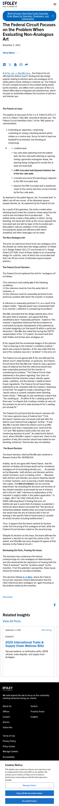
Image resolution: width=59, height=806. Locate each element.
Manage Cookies (29, 785)
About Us (7, 706)
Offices (6, 711)
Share (26, 64)
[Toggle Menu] (55, 4)
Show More (9, 52)
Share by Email (21, 64)
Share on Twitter (10, 64)
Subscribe (7, 727)
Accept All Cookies (29, 801)
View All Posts (12, 621)
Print (15, 64)
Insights (34, 716)
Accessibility (8, 756)
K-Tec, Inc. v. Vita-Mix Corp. (18, 73)
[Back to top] (54, 605)
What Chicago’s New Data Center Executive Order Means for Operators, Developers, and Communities (28, 16)
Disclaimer (8, 597)
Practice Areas (37, 711)
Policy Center (9, 746)
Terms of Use (9, 735)
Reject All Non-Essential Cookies (29, 793)
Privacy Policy (9, 741)
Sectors (34, 706)
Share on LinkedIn (4, 64)
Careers (6, 716)
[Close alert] (53, 16)
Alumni (6, 722)
